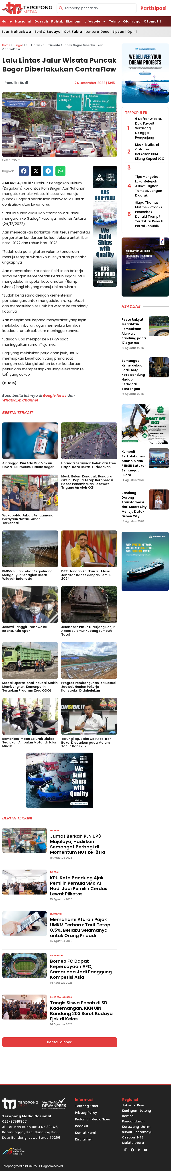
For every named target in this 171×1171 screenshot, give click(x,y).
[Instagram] (125, 1149)
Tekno (114, 21)
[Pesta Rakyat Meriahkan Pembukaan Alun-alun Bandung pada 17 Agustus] (159, 326)
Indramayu (143, 1132)
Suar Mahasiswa (16, 31)
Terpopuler (136, 113)
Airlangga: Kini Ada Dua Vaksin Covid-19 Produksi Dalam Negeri (28, 465)
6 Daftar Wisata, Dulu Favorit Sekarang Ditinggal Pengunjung (148, 128)
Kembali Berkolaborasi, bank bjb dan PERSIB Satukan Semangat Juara (134, 463)
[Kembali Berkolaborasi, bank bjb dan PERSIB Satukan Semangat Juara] (159, 458)
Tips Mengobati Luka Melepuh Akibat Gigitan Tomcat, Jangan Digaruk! (148, 186)
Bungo (17, 45)
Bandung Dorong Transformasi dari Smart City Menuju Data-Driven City (134, 504)
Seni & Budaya (48, 31)
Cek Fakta (73, 31)
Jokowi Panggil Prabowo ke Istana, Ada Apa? (24, 629)
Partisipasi (153, 8)
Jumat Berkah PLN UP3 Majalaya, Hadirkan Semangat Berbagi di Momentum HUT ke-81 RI (77, 844)
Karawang (130, 1126)
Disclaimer (83, 1139)
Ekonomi (73, 21)
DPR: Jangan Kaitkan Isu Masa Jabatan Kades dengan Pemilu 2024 (86, 575)
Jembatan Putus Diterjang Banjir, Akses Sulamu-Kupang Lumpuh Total (88, 631)
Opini (132, 31)
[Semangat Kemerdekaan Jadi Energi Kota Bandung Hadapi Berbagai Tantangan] (159, 367)
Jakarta (128, 1105)
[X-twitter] (139, 1149)
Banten (128, 1116)
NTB (140, 1137)
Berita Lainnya (59, 1042)
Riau (140, 1105)
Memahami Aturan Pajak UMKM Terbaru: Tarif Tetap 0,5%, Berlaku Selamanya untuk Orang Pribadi (80, 927)
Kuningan (129, 1110)
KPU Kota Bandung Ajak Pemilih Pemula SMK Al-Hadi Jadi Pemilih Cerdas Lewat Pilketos (78, 886)
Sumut (127, 1132)
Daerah (41, 21)
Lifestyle (92, 21)
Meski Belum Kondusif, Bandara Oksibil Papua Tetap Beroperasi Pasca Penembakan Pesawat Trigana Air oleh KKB (87, 482)
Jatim (145, 1126)
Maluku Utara (133, 1142)
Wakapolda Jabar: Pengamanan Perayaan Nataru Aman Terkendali (28, 519)
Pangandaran (133, 1121)
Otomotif (152, 21)
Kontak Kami (85, 1132)
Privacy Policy (86, 1112)
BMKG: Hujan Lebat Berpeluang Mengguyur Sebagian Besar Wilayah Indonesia (27, 575)
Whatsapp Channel (20, 400)
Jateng (145, 1110)
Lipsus (118, 31)
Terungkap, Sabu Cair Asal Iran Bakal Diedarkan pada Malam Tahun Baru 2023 (86, 743)
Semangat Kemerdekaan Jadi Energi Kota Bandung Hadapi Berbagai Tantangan (133, 374)
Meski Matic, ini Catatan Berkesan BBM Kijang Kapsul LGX (149, 151)
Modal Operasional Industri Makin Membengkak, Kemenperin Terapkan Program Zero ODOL (30, 687)
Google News (55, 395)
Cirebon (128, 1137)
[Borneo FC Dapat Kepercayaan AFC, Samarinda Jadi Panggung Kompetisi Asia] (24, 965)
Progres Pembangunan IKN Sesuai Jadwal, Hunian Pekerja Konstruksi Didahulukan (88, 687)
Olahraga (132, 21)
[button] (24, 171)
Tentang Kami (86, 1106)
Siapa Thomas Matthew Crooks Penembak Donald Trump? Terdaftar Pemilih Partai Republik (149, 214)
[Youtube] (145, 1149)
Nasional (23, 21)
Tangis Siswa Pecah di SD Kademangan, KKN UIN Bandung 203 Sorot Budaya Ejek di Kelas (81, 1011)
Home (7, 21)
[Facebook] (132, 1149)
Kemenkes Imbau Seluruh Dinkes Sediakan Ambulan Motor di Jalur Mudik (29, 743)
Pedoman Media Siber (92, 1119)
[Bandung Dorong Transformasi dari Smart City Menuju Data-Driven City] (159, 499)
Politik (57, 21)
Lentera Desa (98, 31)
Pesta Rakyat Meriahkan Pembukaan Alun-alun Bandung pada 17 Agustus (134, 331)
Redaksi (81, 1126)
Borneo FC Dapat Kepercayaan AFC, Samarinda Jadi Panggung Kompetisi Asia (81, 969)
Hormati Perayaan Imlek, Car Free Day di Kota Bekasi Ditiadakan (88, 465)
